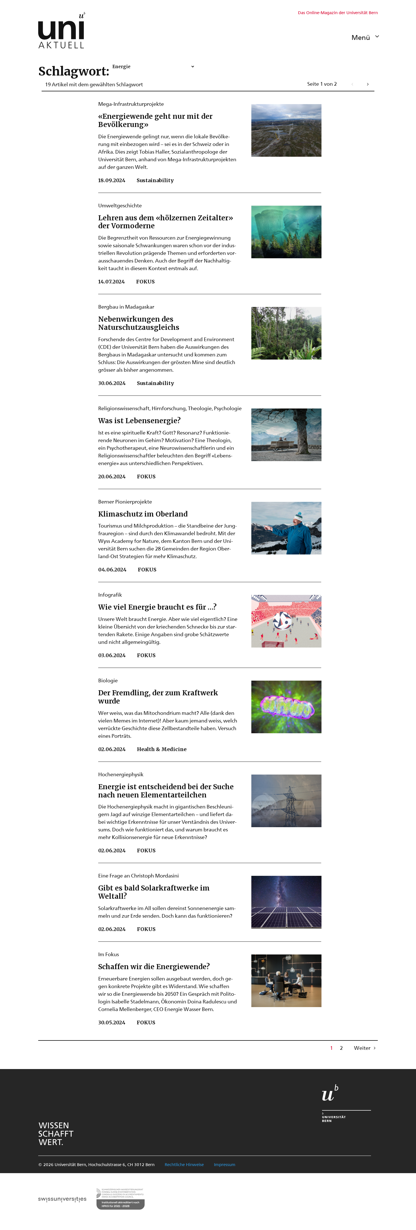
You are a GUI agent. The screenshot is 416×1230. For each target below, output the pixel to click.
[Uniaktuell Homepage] (61, 30)
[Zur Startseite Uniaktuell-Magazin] (61, 30)
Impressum (224, 1164)
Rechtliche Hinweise (184, 1164)
